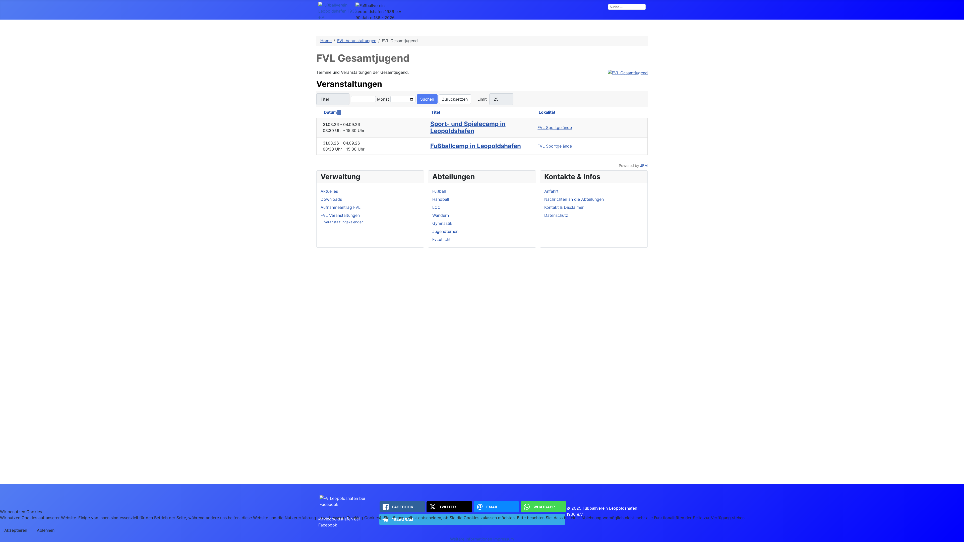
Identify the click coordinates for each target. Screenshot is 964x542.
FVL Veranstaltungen (340, 215)
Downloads (331, 199)
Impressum (503, 538)
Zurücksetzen (455, 99)
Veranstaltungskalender (343, 222)
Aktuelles (329, 191)
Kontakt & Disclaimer (564, 207)
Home (380, 27)
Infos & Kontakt (410, 27)
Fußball (448, 27)
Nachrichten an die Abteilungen (574, 199)
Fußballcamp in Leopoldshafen (475, 146)
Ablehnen (45, 530)
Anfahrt (551, 191)
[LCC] (517, 27)
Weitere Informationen (471, 538)
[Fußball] (459, 27)
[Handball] (493, 27)
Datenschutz (556, 215)
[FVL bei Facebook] (349, 500)
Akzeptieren (15, 530)
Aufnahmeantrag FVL (340, 207)
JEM (644, 165)
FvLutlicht (634, 27)
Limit (482, 99)
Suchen (427, 99)
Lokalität (547, 112)
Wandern (538, 27)
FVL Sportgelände (554, 127)
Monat (383, 99)
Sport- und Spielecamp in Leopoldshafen (468, 127)
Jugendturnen (601, 27)
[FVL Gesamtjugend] (628, 72)
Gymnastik (567, 27)
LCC (509, 27)
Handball (480, 27)
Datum (330, 112)
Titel (435, 112)
